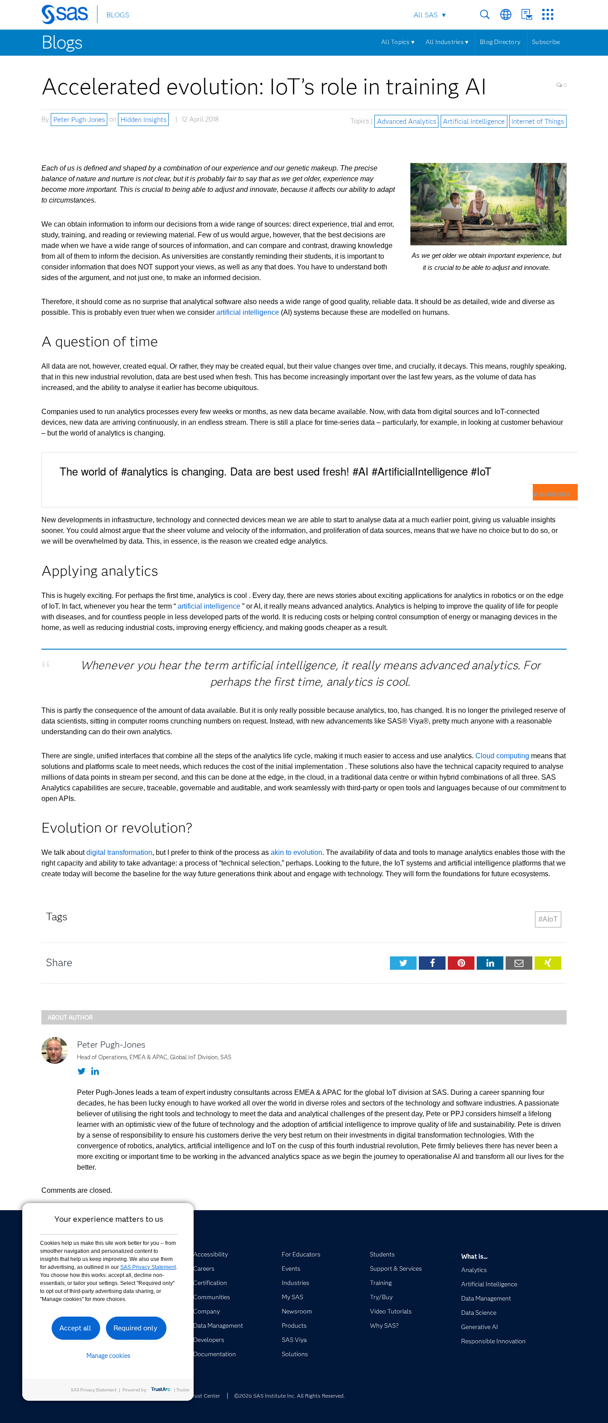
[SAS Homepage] (69, 16)
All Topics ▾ (397, 42)
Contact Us (526, 14)
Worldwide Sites (505, 14)
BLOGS (117, 15)
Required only (135, 1328)
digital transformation (119, 852)
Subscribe (546, 42)
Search (484, 14)
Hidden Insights (143, 119)
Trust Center (205, 1395)
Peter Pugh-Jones (79, 119)
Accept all (75, 1328)
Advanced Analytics (406, 121)
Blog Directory (500, 42)
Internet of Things (537, 121)
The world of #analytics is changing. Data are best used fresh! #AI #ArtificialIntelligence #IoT (275, 471)
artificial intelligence (247, 312)
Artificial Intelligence (474, 121)
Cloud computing (502, 756)
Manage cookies (108, 1356)
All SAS (425, 15)
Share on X (554, 494)
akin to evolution (296, 852)
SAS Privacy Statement (148, 1267)
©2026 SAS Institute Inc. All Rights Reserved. (289, 1395)
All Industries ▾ (447, 42)
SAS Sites (547, 14)
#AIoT (548, 919)
